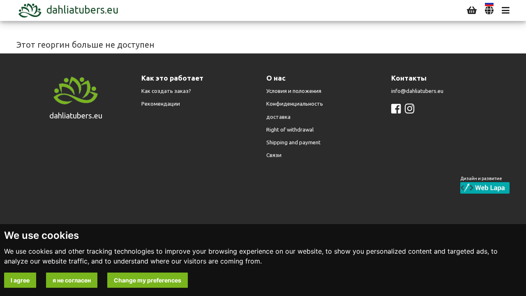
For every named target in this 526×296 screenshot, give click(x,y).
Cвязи (273, 155)
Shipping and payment (293, 142)
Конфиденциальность (294, 104)
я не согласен (72, 280)
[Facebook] (396, 108)
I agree (20, 280)
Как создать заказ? (166, 91)
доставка (278, 117)
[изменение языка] (489, 10)
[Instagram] (409, 108)
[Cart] (472, 10)
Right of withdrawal (290, 130)
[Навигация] (506, 10)
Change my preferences (147, 280)
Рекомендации (160, 104)
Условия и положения (293, 91)
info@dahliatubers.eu (417, 91)
